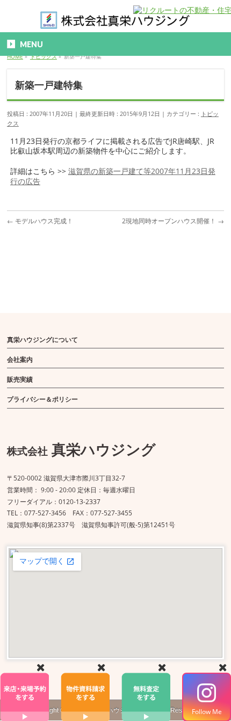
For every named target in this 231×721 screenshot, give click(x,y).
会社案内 (20, 359)
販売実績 (20, 379)
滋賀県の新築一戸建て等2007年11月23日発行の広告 (112, 176)
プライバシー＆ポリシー (42, 399)
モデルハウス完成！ (40, 220)
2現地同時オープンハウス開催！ (173, 220)
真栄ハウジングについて (42, 339)
